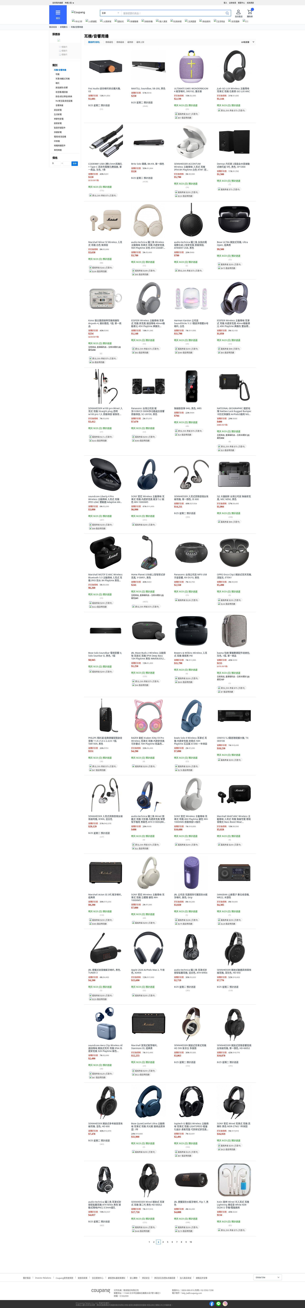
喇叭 (57, 83)
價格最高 (120, 42)
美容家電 (58, 110)
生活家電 (58, 114)
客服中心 (241, 3)
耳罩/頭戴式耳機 (63, 78)
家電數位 (64, 27)
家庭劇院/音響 (62, 87)
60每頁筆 (245, 42)
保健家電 (58, 132)
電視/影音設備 (60, 136)
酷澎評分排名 (94, 42)
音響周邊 (59, 105)
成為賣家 (250, 3)
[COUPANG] (101, 1291)
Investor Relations (43, 1277)
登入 (225, 3)
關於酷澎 (27, 1277)
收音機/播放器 (62, 92)
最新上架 (140, 42)
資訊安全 (146, 1277)
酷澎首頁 (53, 27)
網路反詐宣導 (201, 1277)
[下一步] (196, 1242)
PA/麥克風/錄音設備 (64, 101)
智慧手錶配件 (59, 127)
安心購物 (133, 1277)
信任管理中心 (97, 1277)
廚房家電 (58, 123)
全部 (104, 13)
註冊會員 (232, 3)
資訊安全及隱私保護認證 (164, 1277)
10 (191, 1242)
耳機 (57, 74)
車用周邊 (58, 150)
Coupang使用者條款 (64, 1277)
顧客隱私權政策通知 (116, 1277)
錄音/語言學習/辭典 (64, 96)
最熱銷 (130, 42)
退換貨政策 (82, 1277)
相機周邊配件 (59, 145)
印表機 (57, 141)
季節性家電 (59, 119)
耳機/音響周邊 (77, 27)
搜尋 (75, 163)
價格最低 (109, 42)
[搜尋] (227, 13)
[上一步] (143, 1242)
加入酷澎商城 (185, 1277)
